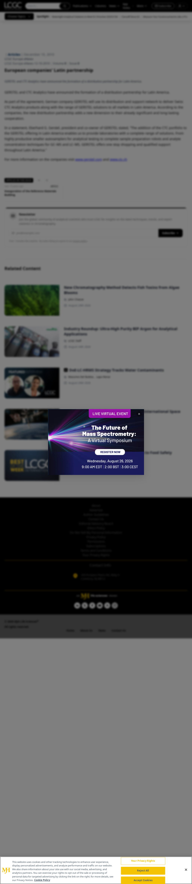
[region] (96, 870)
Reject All (143, 870)
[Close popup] (139, 414)
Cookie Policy (42, 880)
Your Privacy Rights (143, 861)
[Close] (186, 870)
